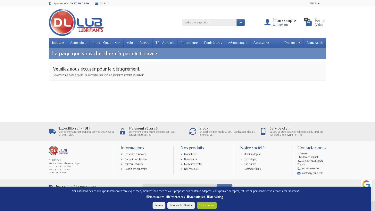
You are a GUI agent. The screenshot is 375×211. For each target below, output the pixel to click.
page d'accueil (76, 75)
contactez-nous (96, 75)
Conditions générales (136, 169)
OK (240, 22)
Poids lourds (213, 43)
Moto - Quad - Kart (106, 43)
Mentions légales (252, 154)
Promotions (292, 43)
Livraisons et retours (135, 154)
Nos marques (191, 169)
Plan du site (250, 164)
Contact (104, 3)
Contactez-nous (252, 169)
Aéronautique (237, 43)
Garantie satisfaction (136, 159)
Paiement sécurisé (134, 164)
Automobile (78, 43)
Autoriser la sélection (181, 205)
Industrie (58, 43)
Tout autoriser (206, 205)
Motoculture (189, 43)
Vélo (130, 43)
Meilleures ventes (193, 164)
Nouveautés (315, 43)
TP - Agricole (165, 43)
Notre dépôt (250, 159)
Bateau (144, 43)
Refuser (159, 205)
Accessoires (261, 43)
